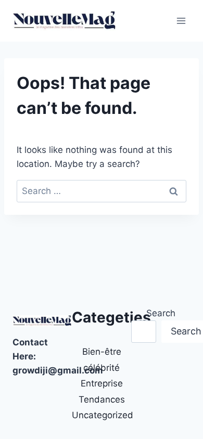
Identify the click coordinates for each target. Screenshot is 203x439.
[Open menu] (181, 20)
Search (160, 313)
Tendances (102, 399)
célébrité (101, 368)
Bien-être (101, 351)
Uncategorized (102, 415)
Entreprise (102, 383)
